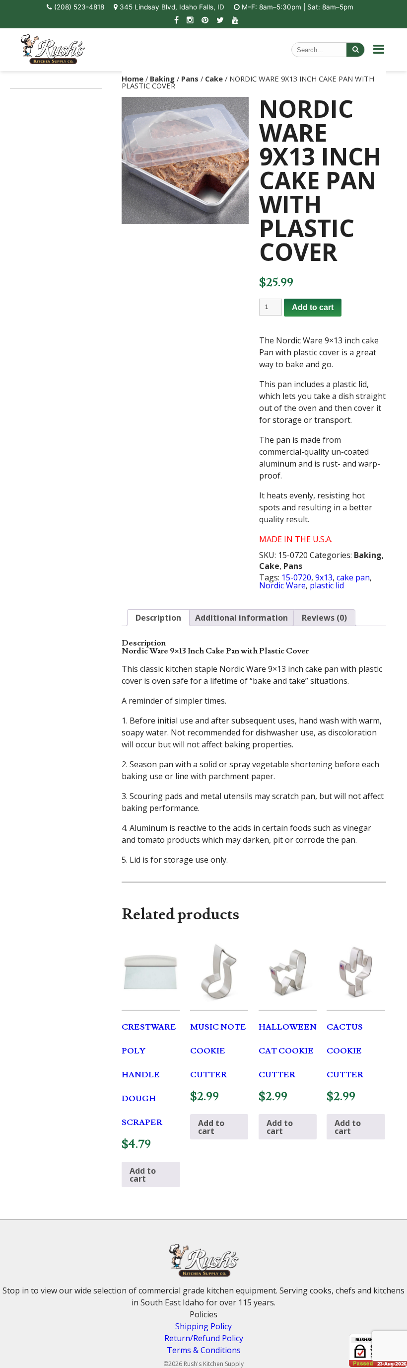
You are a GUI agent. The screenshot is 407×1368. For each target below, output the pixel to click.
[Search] (355, 50)
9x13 (324, 577)
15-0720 (296, 577)
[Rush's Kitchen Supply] (52, 61)
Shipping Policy (203, 1326)
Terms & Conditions (204, 1350)
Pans (190, 78)
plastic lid (327, 585)
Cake (214, 78)
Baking (162, 78)
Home (132, 78)
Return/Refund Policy (203, 1338)
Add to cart (313, 307)
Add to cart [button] (143, 1174)
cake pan (353, 577)
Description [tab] (158, 617)
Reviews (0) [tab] (324, 617)
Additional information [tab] (241, 617)
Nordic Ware (282, 585)
